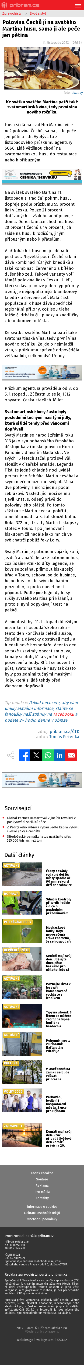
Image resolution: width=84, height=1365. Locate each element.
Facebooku (63, 714)
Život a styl (38, 14)
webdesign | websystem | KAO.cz (42, 1340)
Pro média (42, 1192)
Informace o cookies (42, 1207)
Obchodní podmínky (42, 1219)
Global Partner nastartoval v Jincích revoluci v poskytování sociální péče (39, 819)
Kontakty (42, 1198)
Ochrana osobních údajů (42, 1213)
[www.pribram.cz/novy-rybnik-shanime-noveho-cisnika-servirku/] (42, 177)
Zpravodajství (12, 14)
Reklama (42, 1186)
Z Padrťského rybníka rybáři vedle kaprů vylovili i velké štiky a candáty (40, 829)
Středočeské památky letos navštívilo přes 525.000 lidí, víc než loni (36, 838)
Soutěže (42, 1179)
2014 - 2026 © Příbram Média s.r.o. (42, 1329)
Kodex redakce (42, 1173)
